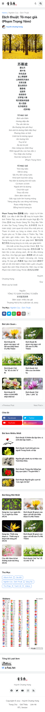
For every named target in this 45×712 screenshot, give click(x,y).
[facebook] (11, 691)
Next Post (38, 405)
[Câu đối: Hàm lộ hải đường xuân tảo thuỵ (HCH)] (12, 550)
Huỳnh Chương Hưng (30, 701)
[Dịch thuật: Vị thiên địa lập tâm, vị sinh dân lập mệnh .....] (8, 440)
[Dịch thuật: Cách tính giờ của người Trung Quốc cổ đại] (8, 451)
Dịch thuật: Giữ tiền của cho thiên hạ (33, 370)
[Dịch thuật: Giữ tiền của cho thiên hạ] (33, 359)
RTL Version (22, 708)
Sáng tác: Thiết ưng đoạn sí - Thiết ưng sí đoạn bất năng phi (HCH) (10, 537)
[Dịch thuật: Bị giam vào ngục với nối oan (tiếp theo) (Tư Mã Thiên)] (11, 333)
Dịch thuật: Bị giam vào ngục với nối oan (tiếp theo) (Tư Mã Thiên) (11, 345)
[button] (3, 3)
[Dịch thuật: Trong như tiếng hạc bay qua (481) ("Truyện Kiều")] (8, 472)
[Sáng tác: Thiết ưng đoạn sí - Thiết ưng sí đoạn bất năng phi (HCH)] (12, 526)
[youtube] (22, 691)
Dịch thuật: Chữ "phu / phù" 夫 (32, 393)
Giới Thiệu (24, 705)
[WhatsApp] (14, 314)
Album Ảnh (8, 577)
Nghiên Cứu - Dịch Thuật (19, 13)
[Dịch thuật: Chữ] (11, 359)
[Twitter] (9, 314)
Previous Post (8, 405)
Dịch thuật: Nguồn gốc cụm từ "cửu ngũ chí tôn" (28, 481)
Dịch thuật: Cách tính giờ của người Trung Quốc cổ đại (27, 449)
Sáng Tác (29, 582)
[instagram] (28, 691)
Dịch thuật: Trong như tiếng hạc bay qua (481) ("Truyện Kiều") (28, 470)
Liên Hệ (33, 705)
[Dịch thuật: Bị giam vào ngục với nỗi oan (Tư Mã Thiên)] (33, 333)
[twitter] (17, 691)
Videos (27, 586)
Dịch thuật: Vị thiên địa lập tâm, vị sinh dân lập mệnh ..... (29, 439)
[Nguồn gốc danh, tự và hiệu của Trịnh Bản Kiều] (8, 462)
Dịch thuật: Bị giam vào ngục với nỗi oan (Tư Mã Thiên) (33, 345)
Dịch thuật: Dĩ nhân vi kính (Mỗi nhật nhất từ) (11, 394)
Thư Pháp (7, 586)
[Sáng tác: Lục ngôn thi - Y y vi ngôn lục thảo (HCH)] (12, 504)
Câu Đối (19, 577)
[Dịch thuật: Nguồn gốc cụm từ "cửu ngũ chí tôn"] (8, 483)
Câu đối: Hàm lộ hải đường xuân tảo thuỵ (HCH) (10, 560)
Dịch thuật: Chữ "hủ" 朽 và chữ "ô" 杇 (11, 370)
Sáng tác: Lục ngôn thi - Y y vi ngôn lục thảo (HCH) (11, 514)
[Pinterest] (19, 314)
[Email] (24, 314)
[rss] (33, 691)
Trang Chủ (13, 705)
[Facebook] (4, 314)
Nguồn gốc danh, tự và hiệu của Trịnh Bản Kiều (29, 460)
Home (4, 13)
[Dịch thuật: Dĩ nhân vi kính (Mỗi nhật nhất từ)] (11, 384)
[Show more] (28, 314)
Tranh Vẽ (17, 586)
